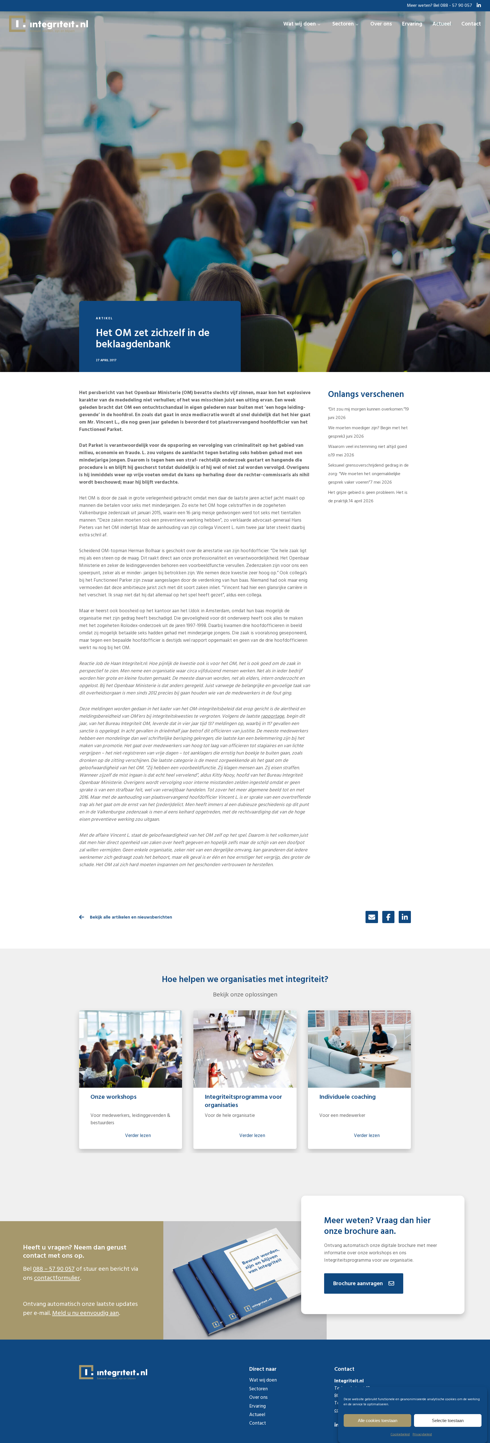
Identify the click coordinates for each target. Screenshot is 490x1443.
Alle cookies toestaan (377, 1420)
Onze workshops (113, 1097)
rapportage (272, 716)
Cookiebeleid (400, 1434)
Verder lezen (138, 1136)
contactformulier (57, 1278)
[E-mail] (372, 917)
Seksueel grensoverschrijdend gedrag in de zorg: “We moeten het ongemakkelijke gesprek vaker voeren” (368, 474)
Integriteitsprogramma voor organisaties (243, 1101)
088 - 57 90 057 (456, 5)
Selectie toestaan (448, 1420)
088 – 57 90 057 (54, 1269)
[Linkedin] (405, 917)
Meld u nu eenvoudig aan (85, 1313)
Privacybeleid (422, 1434)
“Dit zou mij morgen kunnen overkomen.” (366, 409)
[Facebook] (388, 917)
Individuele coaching (347, 1097)
